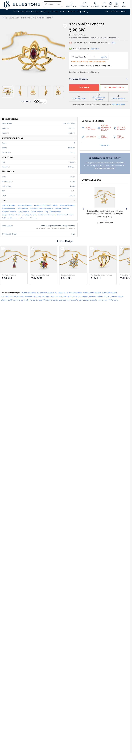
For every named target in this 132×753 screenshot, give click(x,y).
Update (104, 57)
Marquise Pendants (9, 212)
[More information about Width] (8, 133)
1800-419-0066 (118, 104)
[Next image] (63, 92)
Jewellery (14, 18)
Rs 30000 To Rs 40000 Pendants (41, 209)
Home (4, 18)
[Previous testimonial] (83, 209)
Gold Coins (115, 12)
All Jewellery (82, 12)
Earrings (55, 12)
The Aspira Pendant (9, 275)
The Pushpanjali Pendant (40, 275)
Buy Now (84, 87)
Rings (48, 12)
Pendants (63, 12)
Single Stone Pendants (53, 212)
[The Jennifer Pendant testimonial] (104, 197)
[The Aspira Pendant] (13, 259)
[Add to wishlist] (65, 26)
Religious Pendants (62, 209)
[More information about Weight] (9, 167)
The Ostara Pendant (68, 275)
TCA (113, 43)
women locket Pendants (29, 218)
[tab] (7, 91)
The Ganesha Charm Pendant (101, 275)
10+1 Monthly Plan (114, 87)
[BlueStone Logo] (22, 4)
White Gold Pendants (67, 205)
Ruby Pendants (23, 212)
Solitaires (72, 12)
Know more (105, 145)
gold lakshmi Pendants (65, 215)
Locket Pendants (37, 212)
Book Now (95, 49)
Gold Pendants (22, 209)
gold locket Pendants (10, 218)
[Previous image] (4, 92)
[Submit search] (45, 4)
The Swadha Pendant (42, 18)
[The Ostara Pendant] (73, 259)
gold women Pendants (46, 215)
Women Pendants (8, 209)
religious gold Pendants (11, 215)
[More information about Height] (8, 128)
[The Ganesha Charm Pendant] (102, 259)
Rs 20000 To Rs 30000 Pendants (45, 205)
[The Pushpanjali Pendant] (43, 259)
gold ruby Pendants (29, 215)
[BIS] (40, 101)
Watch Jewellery (38, 12)
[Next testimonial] (126, 209)
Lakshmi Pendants (8, 205)
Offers (123, 12)
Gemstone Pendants (25, 205)
